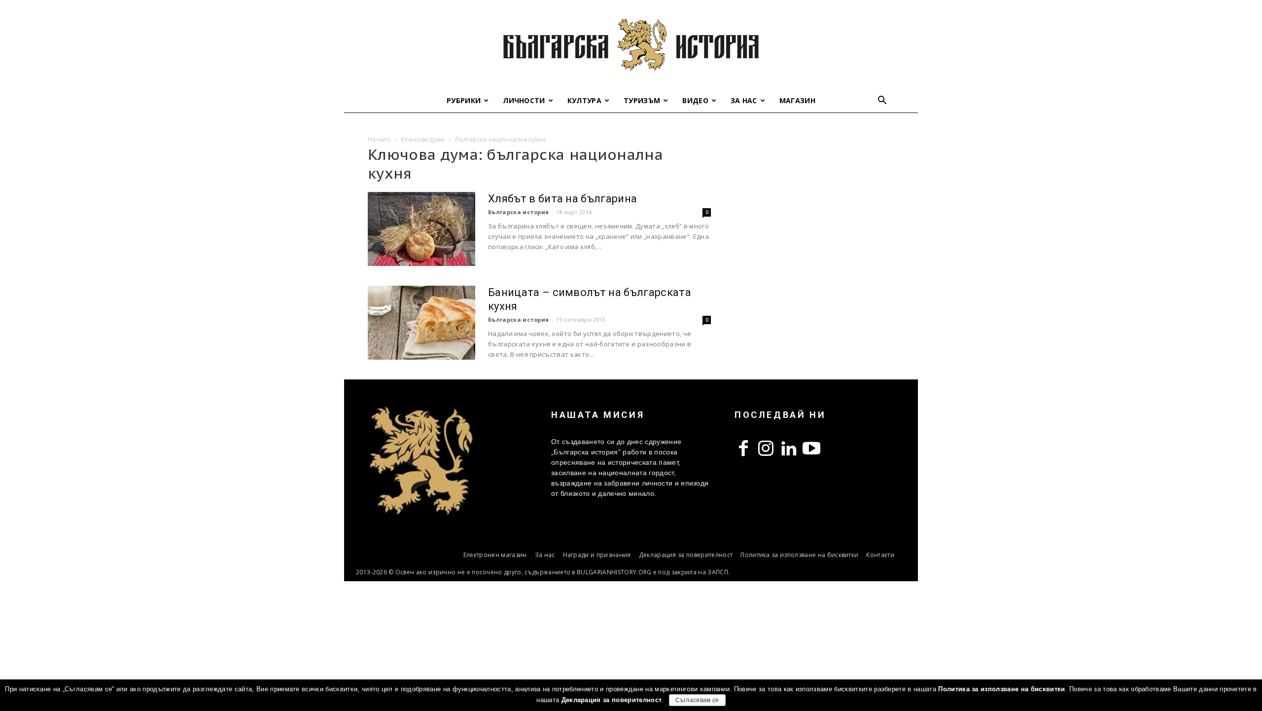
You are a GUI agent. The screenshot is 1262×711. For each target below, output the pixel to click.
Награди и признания (597, 555)
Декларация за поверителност (686, 555)
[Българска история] (631, 44)
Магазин (797, 100)
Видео (695, 100)
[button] (882, 101)
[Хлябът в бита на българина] (421, 229)
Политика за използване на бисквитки (799, 555)
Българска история (518, 212)
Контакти (880, 555)
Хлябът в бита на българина (562, 198)
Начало (379, 139)
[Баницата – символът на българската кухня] (421, 323)
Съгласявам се (697, 700)
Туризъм (642, 100)
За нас (744, 100)
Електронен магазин (495, 555)
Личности (524, 100)
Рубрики (464, 100)
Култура (584, 100)
